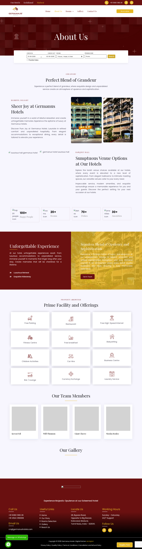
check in (30, 53)
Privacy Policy (46, 545)
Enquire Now (124, 545)
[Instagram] (131, 2)
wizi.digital (89, 541)
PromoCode (89, 53)
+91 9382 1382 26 (116, 3)
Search (111, 56)
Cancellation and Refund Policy (90, 545)
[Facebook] (126, 2)
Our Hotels (15, 2)
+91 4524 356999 (16, 518)
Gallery (44, 524)
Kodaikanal (28, 2)
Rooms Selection (48, 521)
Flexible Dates (33, 60)
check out (51, 53)
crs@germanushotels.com (20, 529)
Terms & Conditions (70, 545)
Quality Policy (57, 545)
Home (44, 515)
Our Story (45, 518)
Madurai (40, 2)
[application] (72, 11)
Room (58, 53)
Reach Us (45, 527)
